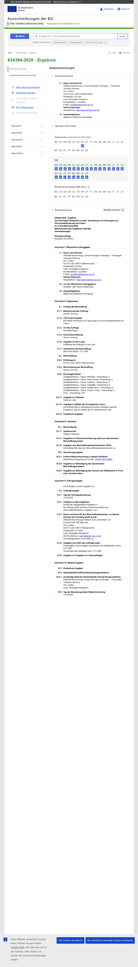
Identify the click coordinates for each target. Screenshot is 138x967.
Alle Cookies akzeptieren (70, 940)
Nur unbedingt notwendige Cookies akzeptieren (110, 940)
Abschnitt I (16, 126)
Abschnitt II (16, 133)
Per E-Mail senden (25, 107)
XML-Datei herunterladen (28, 87)
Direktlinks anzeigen (25, 93)
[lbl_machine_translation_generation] (88, 187)
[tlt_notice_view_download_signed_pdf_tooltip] (82, 145)
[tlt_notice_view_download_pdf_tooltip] (56, 168)
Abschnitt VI (17, 153)
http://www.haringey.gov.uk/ (88, 110)
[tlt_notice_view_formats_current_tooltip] (122, 210)
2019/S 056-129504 (103, 459)
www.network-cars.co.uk (90, 536)
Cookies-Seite (17, 947)
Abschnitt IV (17, 140)
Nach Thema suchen (95, 42)
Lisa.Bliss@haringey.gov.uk (81, 105)
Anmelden (109, 9)
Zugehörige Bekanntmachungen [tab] (23, 75)
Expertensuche (77, 42)
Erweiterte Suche (60, 42)
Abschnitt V (16, 146)
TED (9, 53)
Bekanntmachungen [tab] (17, 69)
